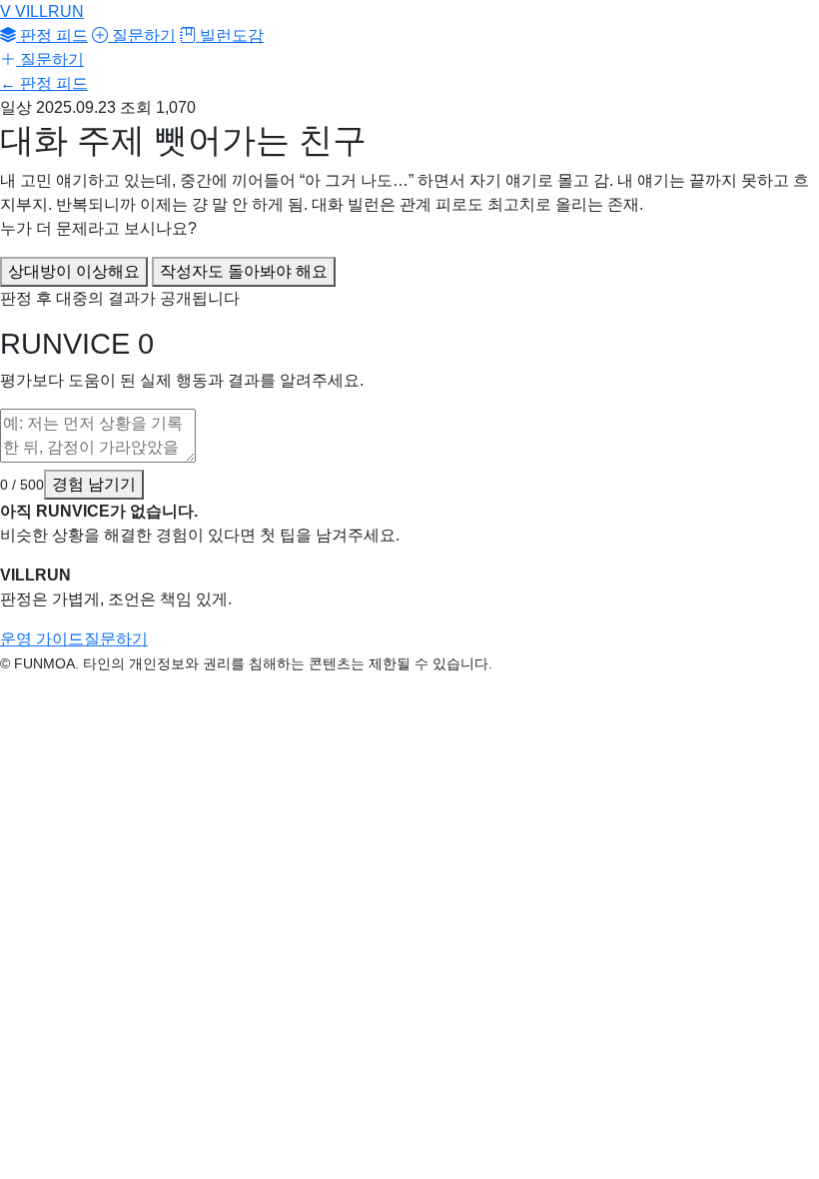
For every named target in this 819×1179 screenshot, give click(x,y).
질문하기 (142, 35)
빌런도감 (230, 35)
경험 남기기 (94, 484)
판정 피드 (52, 35)
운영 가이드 (42, 638)
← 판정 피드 (44, 83)
